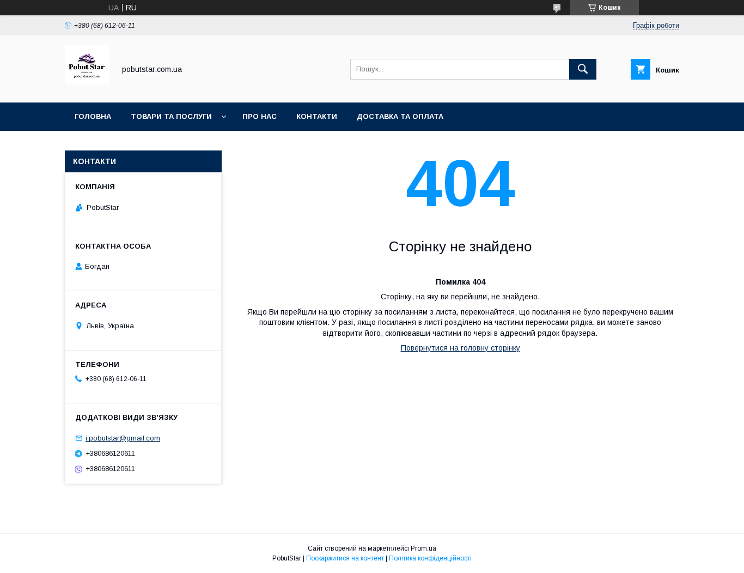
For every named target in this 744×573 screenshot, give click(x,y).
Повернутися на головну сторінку (460, 347)
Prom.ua (423, 548)
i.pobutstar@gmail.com (123, 438)
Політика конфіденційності (430, 558)
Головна (93, 116)
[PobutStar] (87, 88)
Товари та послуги (171, 116)
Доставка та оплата (400, 116)
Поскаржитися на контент (345, 558)
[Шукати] (582, 69)
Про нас (259, 116)
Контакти (316, 116)
